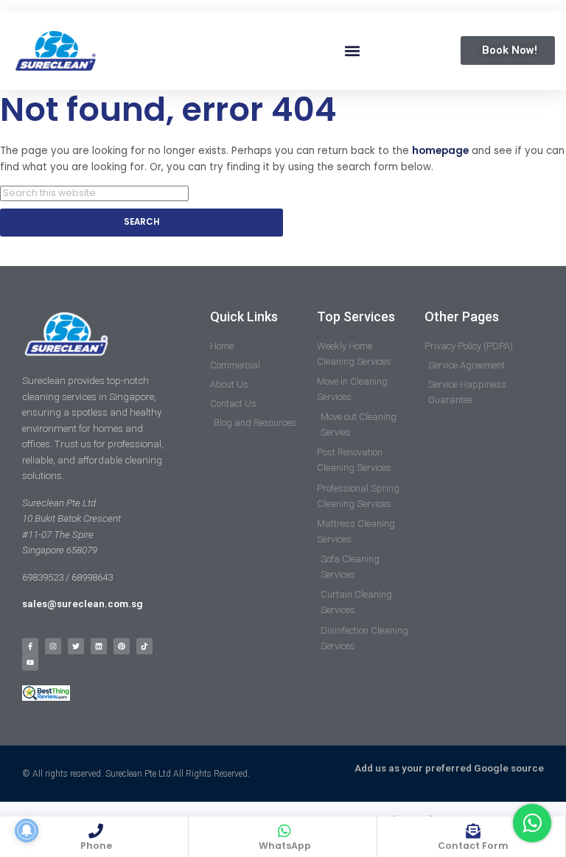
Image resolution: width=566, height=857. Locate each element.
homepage (440, 151)
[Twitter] (76, 646)
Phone (96, 845)
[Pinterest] (121, 646)
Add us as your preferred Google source (449, 768)
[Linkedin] (99, 646)
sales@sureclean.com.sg (83, 603)
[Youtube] (30, 662)
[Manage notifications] (26, 830)
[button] (352, 50)
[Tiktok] (144, 646)
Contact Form (473, 845)
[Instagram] (53, 646)
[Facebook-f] (30, 646)
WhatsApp (285, 845)
